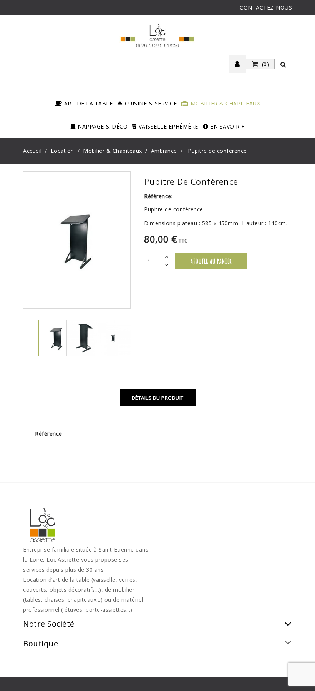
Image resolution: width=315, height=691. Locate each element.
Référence (48, 433)
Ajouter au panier (211, 261)
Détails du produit (158, 397)
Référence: (158, 196)
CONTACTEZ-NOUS (266, 7)
